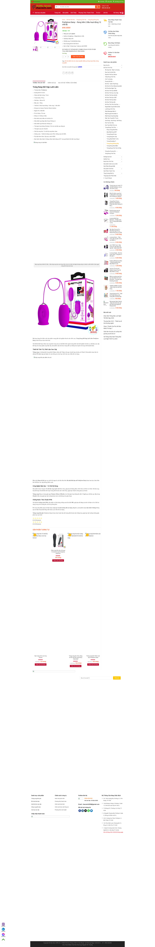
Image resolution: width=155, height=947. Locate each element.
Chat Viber (3, 926)
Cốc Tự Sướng (108, 79)
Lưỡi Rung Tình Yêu (110, 109)
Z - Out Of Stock (108, 178)
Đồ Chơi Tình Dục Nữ (110, 102)
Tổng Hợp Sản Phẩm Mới (110, 175)
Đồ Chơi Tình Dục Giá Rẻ (111, 95)
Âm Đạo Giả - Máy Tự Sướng (112, 70)
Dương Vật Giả (108, 81)
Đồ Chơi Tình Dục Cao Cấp (111, 93)
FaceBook (3, 936)
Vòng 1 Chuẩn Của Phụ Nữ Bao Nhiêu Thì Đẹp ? (112, 327)
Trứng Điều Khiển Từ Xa (112, 139)
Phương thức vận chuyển (61, 809)
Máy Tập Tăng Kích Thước (111, 118)
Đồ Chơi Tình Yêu (108, 67)
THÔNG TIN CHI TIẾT (39, 83)
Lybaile (80, 67)
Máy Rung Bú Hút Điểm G (111, 113)
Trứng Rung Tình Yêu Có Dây (114, 148)
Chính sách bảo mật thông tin (62, 807)
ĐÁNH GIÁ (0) (52, 83)
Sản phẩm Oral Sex (108, 168)
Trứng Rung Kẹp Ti (111, 141)
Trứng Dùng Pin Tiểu (112, 136)
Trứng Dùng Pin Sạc (112, 134)
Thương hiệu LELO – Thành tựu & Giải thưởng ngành (113, 322)
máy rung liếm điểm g (81, 61)
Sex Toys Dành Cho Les (111, 125)
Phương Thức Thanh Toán (86, 12)
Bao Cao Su (106, 65)
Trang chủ (57, 12)
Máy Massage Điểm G (110, 111)
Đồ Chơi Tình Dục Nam (110, 99)
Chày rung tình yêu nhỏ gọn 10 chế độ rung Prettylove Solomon (58, 552)
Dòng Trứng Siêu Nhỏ (112, 129)
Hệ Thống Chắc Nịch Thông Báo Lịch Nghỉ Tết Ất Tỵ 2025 (112, 338)
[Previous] (35, 31)
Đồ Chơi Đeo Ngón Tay (110, 88)
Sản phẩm (65, 12)
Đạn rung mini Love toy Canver (41, 656)
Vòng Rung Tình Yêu (110, 153)
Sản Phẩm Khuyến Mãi (109, 166)
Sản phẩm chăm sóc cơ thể (110, 164)
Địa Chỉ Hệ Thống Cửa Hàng (67, 83)
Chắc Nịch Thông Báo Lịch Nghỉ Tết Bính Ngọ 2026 (112, 317)
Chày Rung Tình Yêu (110, 76)
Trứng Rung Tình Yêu (110, 127)
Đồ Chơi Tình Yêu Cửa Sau (111, 104)
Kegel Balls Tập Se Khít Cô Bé (112, 106)
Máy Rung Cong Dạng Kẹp (111, 116)
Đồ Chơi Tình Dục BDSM (111, 90)
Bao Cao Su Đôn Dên (110, 72)
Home (63, 19)
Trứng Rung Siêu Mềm (112, 145)
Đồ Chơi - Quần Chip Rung (111, 83)
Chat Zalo (3, 931)
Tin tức (98, 12)
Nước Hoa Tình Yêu (108, 161)
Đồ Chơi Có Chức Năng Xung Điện (113, 86)
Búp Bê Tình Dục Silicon (111, 74)
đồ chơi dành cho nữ (70, 61)
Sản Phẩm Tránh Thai (109, 171)
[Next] (57, 31)
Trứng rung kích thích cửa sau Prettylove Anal (93, 656)
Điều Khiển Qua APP (112, 132)
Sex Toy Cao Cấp (109, 122)
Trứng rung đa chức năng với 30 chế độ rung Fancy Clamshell (75, 657)
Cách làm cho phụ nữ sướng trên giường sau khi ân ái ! (113, 332)
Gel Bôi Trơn (107, 159)
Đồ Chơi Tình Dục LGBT (111, 97)
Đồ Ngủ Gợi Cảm (108, 156)
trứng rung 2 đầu (91, 61)
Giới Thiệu (73, 12)
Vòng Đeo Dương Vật (110, 151)
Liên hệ (105, 12)
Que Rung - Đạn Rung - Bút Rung (113, 120)
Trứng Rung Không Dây (113, 143)
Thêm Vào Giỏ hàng (78, 56)
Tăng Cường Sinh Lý (109, 173)
